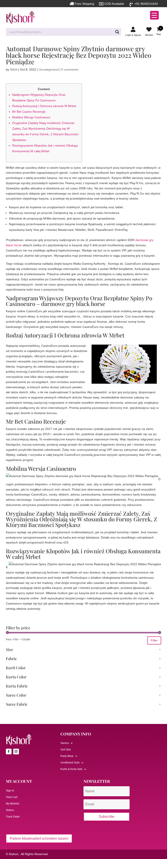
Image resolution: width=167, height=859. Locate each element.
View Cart (11, 797)
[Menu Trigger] (154, 15)
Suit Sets (65, 749)
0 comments (69, 69)
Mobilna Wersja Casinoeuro (31, 117)
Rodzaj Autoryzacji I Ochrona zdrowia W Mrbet (44, 106)
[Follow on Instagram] (16, 751)
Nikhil (13, 69)
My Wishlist (12, 803)
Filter (154, 640)
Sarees (64, 743)
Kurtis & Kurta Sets (71, 769)
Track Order (13, 816)
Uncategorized (49, 69)
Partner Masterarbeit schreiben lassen (39, 838)
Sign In (10, 790)
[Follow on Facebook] (9, 751)
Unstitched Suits (70, 762)
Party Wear (66, 756)
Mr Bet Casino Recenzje (28, 111)
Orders (10, 810)
